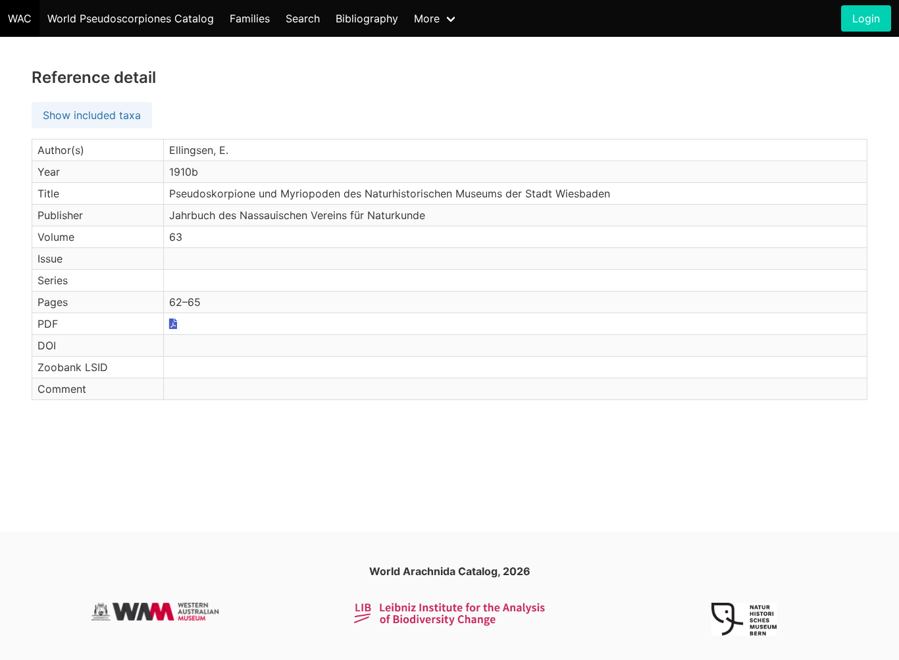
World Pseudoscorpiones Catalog (130, 18)
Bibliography (367, 18)
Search (303, 18)
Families (250, 18)
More (427, 18)
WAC (20, 18)
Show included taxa (92, 115)
